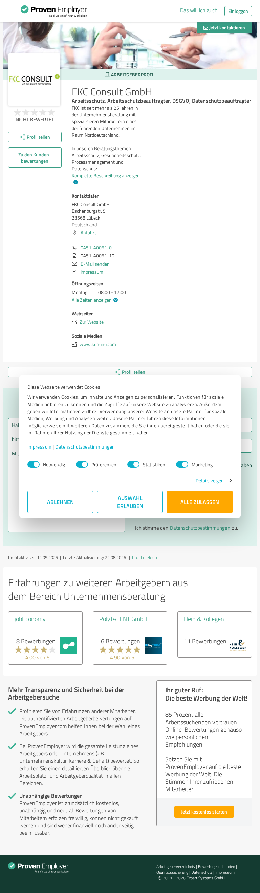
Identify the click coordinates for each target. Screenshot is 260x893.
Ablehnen (60, 502)
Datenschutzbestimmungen (85, 446)
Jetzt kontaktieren (226, 27)
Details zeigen (210, 480)
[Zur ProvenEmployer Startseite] (54, 13)
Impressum (39, 446)
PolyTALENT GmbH (123, 619)
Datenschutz (201, 872)
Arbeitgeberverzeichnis (175, 866)
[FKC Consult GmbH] (34, 79)
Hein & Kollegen (204, 619)
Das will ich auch (199, 10)
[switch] (82, 464)
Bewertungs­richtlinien (216, 866)
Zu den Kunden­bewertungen (34, 157)
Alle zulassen (199, 502)
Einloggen (238, 11)
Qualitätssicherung (172, 872)
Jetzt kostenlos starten (204, 811)
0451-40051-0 (96, 247)
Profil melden (144, 557)
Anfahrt (88, 232)
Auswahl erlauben (130, 502)
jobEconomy (30, 619)
